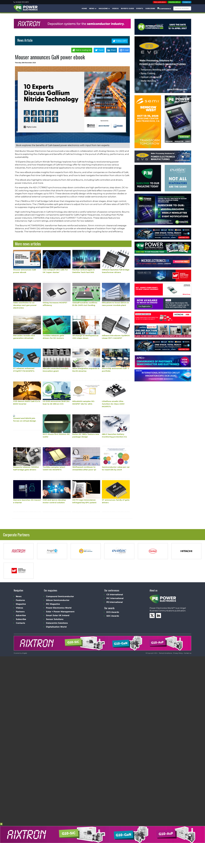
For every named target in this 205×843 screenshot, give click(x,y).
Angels (24, 653)
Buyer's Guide (127, 8)
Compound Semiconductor (60, 596)
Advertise (21, 615)
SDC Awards (112, 616)
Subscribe (150, 8)
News (92, 8)
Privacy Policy (178, 653)
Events (139, 8)
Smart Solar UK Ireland (57, 615)
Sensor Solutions (54, 619)
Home (84, 8)
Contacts (20, 623)
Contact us (186, 2)
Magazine (103, 8)
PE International (114, 602)
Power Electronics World (58, 608)
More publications (160, 2)
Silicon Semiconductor (57, 600)
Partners (20, 612)
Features (20, 600)
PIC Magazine (53, 604)
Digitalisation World (56, 627)
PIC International (114, 598)
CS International (114, 594)
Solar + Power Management (60, 612)
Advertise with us (174, 2)
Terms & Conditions (165, 653)
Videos (115, 8)
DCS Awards (112, 612)
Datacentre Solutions (57, 623)
